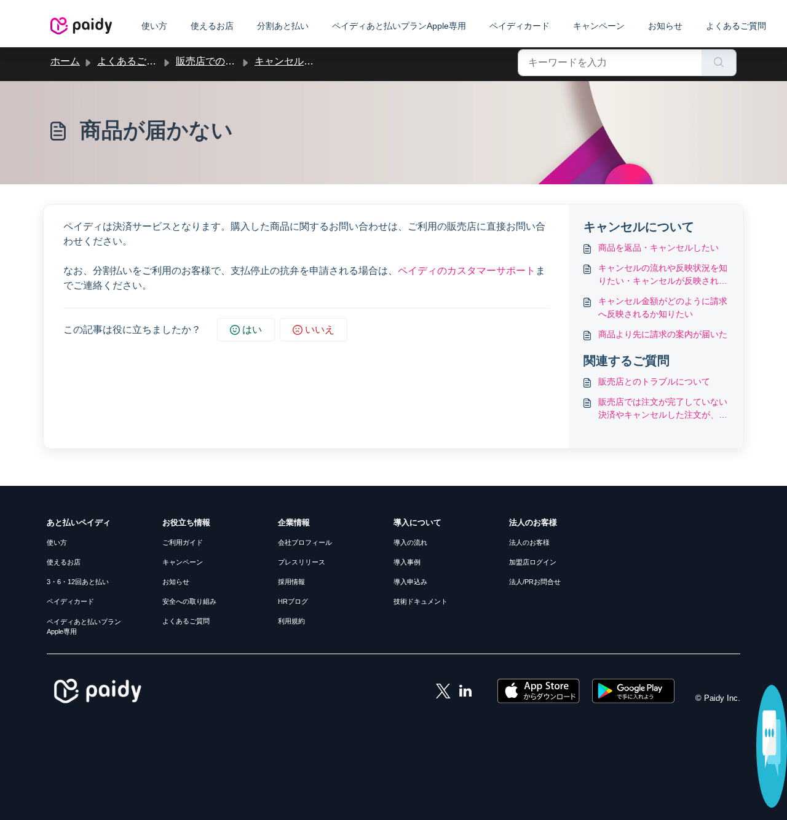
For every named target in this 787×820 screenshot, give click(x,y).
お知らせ (665, 26)
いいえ (319, 329)
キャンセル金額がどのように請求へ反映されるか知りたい (662, 307)
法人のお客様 (529, 542)
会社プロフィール (305, 542)
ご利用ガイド (182, 542)
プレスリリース (301, 562)
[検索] (719, 62)
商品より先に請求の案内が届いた (662, 334)
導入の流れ (410, 542)
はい (252, 329)
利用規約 (291, 621)
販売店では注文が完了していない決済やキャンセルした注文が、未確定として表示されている (662, 409)
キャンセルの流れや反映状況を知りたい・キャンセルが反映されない (662, 275)
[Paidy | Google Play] (633, 690)
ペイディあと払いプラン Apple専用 (84, 626)
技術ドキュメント (421, 601)
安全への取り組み (189, 601)
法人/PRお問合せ (535, 581)
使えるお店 (212, 26)
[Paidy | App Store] (539, 690)
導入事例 (407, 562)
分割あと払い (283, 26)
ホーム (65, 61)
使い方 (154, 26)
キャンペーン (599, 26)
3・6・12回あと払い (78, 581)
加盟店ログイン (532, 562)
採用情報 (291, 581)
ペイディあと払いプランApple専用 (399, 26)
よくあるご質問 (736, 26)
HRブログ (293, 601)
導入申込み (410, 581)
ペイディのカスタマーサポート (467, 270)
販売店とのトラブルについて (654, 381)
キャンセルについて (299, 61)
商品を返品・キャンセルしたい (658, 247)
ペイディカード (519, 26)
